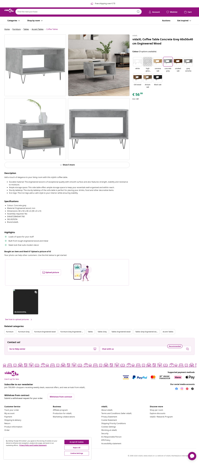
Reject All (76, 448)
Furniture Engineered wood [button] (45, 332)
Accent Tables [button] (168, 332)
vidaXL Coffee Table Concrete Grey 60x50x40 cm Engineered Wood (162, 41)
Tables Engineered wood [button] (120, 332)
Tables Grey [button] (102, 332)
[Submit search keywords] (138, 11)
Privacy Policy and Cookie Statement (33, 445)
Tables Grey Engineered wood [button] (146, 332)
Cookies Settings (108, 426)
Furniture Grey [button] (23, 332)
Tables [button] (90, 332)
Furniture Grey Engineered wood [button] (72, 332)
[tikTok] (192, 389)
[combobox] (78, 12)
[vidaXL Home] (9, 10)
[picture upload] (81, 272)
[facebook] (176, 389)
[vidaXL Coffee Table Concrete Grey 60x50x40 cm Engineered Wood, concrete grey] (35, 65)
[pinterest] (187, 389)
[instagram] (182, 389)
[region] (47, 448)
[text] (137, 95)
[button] (25, 301)
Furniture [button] (9, 332)
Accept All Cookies (76, 442)
